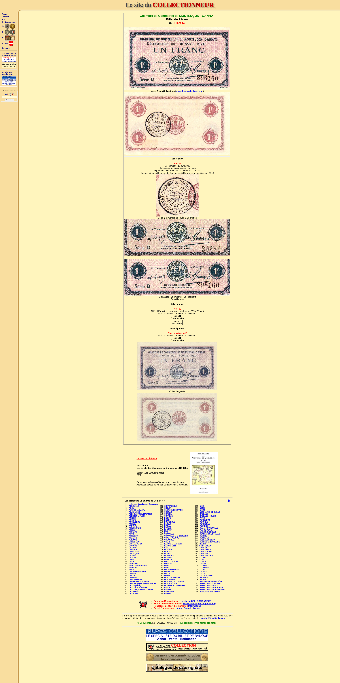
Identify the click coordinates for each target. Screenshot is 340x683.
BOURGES (133, 568)
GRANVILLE (169, 534)
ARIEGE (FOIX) (135, 528)
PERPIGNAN (205, 524)
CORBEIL (168, 514)
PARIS (202, 518)
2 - (3, 32)
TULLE (202, 574)
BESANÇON (134, 554)
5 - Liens (6, 48)
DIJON (166, 520)
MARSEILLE (169, 572)
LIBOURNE (168, 558)
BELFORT (133, 550)
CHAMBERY (134, 592)
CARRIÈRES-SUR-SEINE (139, 582)
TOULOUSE (204, 568)
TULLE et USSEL (207, 576)
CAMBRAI (133, 578)
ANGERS (132, 520)
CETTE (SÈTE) (135, 586)
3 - (3, 38)
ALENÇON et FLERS (137, 516)
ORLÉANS (204, 514)
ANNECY (132, 524)
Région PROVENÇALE (209, 528)
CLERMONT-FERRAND (173, 510)
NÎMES (202, 508)
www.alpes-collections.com (189, 91)
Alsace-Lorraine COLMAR (210, 584)
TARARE (202, 562)
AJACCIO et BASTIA (137, 510)
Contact (5, 17)
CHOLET (167, 508)
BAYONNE (133, 546)
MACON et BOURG (171, 570)
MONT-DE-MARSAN (172, 578)
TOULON (203, 566)
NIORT (202, 510)
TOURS (203, 570)
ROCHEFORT (205, 538)
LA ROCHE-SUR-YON (173, 544)
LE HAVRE (168, 550)
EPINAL (167, 526)
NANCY (167, 588)
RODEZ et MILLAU (207, 540)
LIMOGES (168, 560)
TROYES (203, 572)
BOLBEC (132, 562)
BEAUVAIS (133, 548)
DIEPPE (167, 518)
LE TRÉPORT (169, 556)
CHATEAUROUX (170, 506)
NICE (202, 506)
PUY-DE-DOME (206, 530)
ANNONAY (133, 526)
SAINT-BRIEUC (205, 546)
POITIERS (204, 526)
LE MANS (168, 552)
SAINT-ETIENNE (206, 552)
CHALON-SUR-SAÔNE (138, 588)
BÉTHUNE (133, 556)
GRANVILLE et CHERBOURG (176, 536)
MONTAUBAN (169, 580)
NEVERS (167, 594)
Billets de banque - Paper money (199, 603)
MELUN (167, 574)
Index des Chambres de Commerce (143, 504)
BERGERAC (134, 552)
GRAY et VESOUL (171, 538)
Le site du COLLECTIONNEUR (196, 601)
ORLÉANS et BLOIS (208, 516)
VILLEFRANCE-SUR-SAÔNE (211, 582)
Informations (194, 606)
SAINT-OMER (204, 554)
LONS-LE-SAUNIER (172, 562)
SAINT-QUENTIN (206, 556)
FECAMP (168, 530)
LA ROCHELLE (170, 546)
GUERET (167, 542)
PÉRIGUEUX (205, 520)
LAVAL (167, 548)
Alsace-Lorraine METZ (209, 586)
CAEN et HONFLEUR (137, 572)
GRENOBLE (169, 540)
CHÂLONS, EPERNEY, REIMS (141, 590)
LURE (166, 566)
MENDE (167, 576)
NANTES (167, 590)
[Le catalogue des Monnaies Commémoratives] (9, 59)
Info (3, 19)
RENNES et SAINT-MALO (210, 534)
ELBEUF (167, 524)
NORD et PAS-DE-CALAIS (210, 512)
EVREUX (167, 528)
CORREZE (168, 516)
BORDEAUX (134, 564)
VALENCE (204, 578)
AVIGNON (133, 540)
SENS (201, 560)
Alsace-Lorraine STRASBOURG (212, 590)
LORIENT (168, 564)
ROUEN (202, 544)
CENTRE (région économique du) (142, 584)
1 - (3, 26)
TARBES (203, 564)
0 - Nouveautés (8, 22)
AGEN (131, 508)
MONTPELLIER (170, 584)
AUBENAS (133, 532)
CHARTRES (133, 594)
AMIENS (132, 518)
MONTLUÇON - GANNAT (174, 582)
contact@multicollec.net (188, 608)
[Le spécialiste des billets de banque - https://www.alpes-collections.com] (9, 80)
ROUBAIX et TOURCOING (210, 542)
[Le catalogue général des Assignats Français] (9, 65)
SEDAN (202, 558)
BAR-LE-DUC (134, 542)
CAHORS (132, 574)
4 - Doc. (5, 44)
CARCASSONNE (135, 580)
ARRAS (132, 530)
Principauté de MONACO (210, 592)
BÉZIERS (133, 558)
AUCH (131, 534)
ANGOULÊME (134, 522)
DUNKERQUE (169, 522)
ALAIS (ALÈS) (134, 512)
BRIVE (131, 570)
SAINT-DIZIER (205, 550)
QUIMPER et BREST (208, 532)
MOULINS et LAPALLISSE (175, 586)
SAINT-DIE (203, 548)
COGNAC (168, 512)
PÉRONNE (204, 522)
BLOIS (131, 560)
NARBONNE (169, 592)
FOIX (166, 532)
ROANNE (203, 536)
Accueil (5, 14)
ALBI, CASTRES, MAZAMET (140, 514)
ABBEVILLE (134, 506)
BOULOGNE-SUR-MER (138, 566)
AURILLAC (133, 536)
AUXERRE (133, 538)
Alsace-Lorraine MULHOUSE (211, 588)
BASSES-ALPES (136, 544)
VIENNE (203, 580)
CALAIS (132, 576)
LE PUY (167, 554)
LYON (166, 568)
